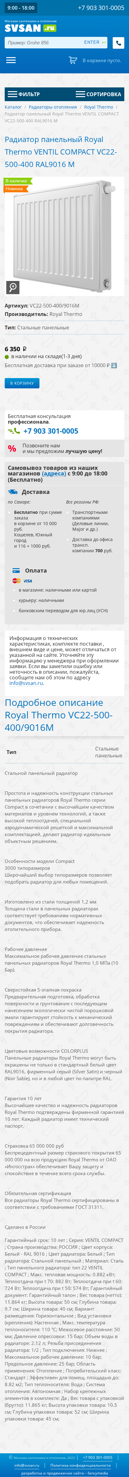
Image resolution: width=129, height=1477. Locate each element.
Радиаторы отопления (53, 107)
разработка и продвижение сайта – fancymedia (64, 1473)
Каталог (13, 107)
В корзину (22, 383)
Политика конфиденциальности (80, 1465)
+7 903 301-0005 (97, 1457)
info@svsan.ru (26, 1465)
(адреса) (54, 473)
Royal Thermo (98, 107)
